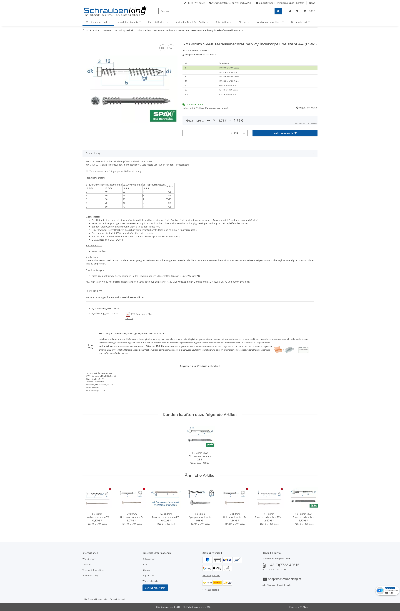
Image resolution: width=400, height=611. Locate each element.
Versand (313, 123)
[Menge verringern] (186, 133)
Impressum (148, 575)
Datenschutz (149, 558)
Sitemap (146, 570)
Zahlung (86, 564)
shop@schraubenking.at (281, 2)
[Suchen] (278, 11)
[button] (290, 11)
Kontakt (300, 2)
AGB (144, 564)
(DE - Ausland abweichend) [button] (216, 108)
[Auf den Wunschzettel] (171, 47)
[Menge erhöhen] (243, 133)
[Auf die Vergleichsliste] (162, 47)
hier (126, 353)
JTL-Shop (304, 607)
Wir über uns (89, 558)
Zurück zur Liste (92, 30)
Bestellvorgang (90, 575)
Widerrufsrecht (150, 580)
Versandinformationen (94, 570)
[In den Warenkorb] (85, 40)
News (312, 2)
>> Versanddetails (210, 589)
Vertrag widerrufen (155, 587)
